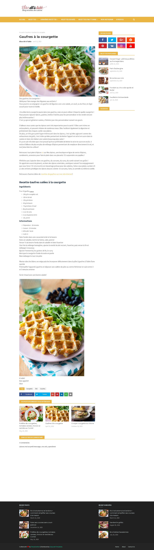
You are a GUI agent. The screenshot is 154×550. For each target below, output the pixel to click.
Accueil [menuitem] (22, 19)
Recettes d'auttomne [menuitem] (87, 19)
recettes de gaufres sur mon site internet (56, 174)
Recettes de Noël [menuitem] (68, 19)
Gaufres (27, 32)
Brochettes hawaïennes (119, 532)
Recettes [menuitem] (32, 19)
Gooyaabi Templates (56, 547)
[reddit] (131, 39)
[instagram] (121, 45)
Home (117, 547)
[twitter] (112, 39)
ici (42, 152)
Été (36, 389)
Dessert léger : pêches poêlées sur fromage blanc (122, 60)
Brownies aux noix (117, 78)
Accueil (21, 32)
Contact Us (131, 547)
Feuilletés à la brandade (119, 97)
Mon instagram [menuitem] (107, 19)
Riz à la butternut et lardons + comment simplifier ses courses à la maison (42, 513)
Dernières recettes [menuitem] (49, 19)
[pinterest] (103, 45)
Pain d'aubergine (116, 68)
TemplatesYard (35, 547)
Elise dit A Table (25, 42)
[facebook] (103, 39)
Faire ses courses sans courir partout (41, 523)
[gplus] (121, 39)
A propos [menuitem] (120, 19)
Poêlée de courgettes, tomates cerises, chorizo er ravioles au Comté (29, 425)
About (124, 547)
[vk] (112, 45)
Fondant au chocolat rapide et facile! (121, 89)
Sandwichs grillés (116, 522)
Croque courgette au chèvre (82, 423)
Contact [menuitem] (24, 25)
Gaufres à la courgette (54, 423)
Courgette (29, 389)
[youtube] (131, 45)
